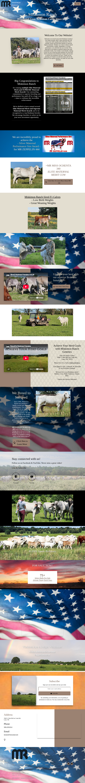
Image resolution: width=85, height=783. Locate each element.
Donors (27, 764)
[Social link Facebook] (68, 763)
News (52, 764)
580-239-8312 (8, 727)
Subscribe (54, 681)
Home (13, 764)
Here (58, 366)
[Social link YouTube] (71, 763)
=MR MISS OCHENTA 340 (58, 170)
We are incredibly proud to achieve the (26, 143)
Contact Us (39, 764)
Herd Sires (20, 764)
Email (6, 731)
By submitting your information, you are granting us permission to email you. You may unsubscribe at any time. (54, 698)
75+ (42, 575)
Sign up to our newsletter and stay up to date (54, 685)
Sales (33, 764)
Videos (46, 764)
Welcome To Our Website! (58, 35)
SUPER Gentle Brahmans (42, 551)
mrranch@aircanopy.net (11, 734)
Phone (7, 724)
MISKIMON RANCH (16, 4)
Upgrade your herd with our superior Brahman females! (66, 277)
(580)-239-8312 (75, 363)
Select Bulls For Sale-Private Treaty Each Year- (42, 579)
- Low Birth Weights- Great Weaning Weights (42, 200)
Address (8, 714)
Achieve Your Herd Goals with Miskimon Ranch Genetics (67, 348)
